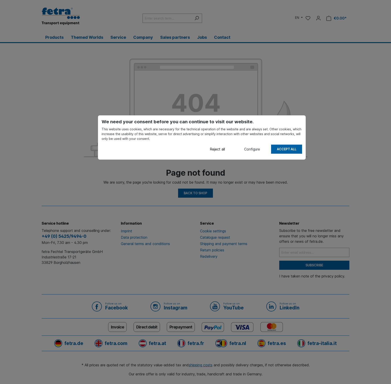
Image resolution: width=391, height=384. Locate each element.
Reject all (217, 149)
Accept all (286, 149)
